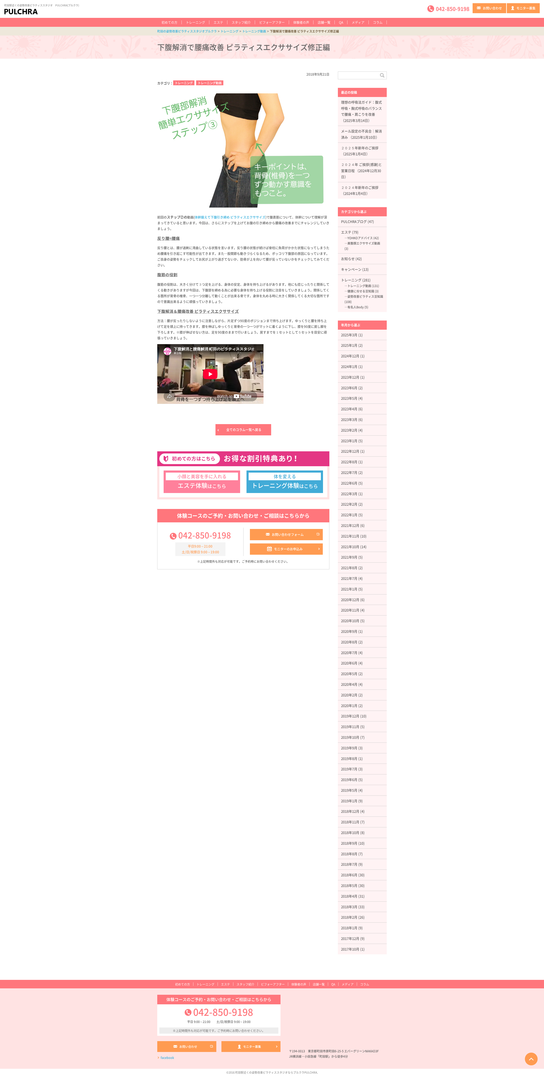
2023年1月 (349, 440)
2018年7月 (349, 864)
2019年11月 (350, 726)
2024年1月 (349, 366)
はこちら (202, 481)
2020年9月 (349, 631)
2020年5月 (349, 673)
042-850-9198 (204, 535)
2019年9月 (349, 747)
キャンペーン (351, 269)
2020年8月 (349, 641)
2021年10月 (350, 546)
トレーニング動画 (210, 83)
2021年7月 (349, 578)
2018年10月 (350, 832)
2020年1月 (349, 705)
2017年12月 (350, 938)
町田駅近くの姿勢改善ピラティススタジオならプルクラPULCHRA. (276, 1072)
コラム (377, 22)
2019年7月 (349, 768)
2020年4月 (349, 684)
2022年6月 (349, 483)
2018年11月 (350, 821)
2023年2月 (349, 430)
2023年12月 (350, 377)
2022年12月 (350, 451)
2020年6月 (349, 663)
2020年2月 (349, 694)
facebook (167, 1057)
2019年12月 (350, 715)
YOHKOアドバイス (360, 238)
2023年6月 (349, 387)
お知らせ (348, 258)
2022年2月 (349, 504)
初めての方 (169, 22)
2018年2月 (349, 917)
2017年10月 (350, 949)
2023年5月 (349, 398)
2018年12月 (350, 811)
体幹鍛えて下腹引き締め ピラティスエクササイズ (230, 217)
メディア (358, 22)
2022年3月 (349, 493)
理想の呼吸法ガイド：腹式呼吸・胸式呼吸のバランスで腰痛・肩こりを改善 (361, 108)
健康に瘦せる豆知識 (360, 291)
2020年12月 (350, 599)
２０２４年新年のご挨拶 (359, 187)
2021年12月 (350, 525)
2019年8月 (349, 758)
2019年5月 (349, 790)
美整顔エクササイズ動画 (363, 243)
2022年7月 (349, 472)
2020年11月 (350, 610)
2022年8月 (349, 461)
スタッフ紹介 (241, 22)
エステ (218, 22)
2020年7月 (349, 652)
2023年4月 (349, 408)
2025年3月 (349, 334)
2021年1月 (349, 588)
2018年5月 (349, 885)
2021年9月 (349, 557)
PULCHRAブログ (354, 221)
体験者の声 (301, 22)
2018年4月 (349, 896)
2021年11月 (350, 536)
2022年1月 (349, 514)
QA (341, 22)
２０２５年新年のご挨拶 (359, 147)
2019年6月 (349, 779)
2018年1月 (349, 927)
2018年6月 (349, 874)
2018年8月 (349, 853)
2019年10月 (350, 737)
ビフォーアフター (272, 22)
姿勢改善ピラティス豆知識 (365, 296)
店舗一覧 (324, 22)
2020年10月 (350, 620)
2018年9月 (349, 843)
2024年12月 (350, 355)
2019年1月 (349, 800)
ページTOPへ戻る (531, 1059)
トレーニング (195, 22)
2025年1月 (349, 345)
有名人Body (355, 307)
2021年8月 (349, 567)
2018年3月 (349, 906)
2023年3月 (349, 419)
